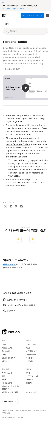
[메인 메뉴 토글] (47, 15)
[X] (5, 206)
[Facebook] (16, 206)
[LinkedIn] (11, 206)
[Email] (21, 206)
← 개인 (6, 24)
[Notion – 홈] (4, 15)
